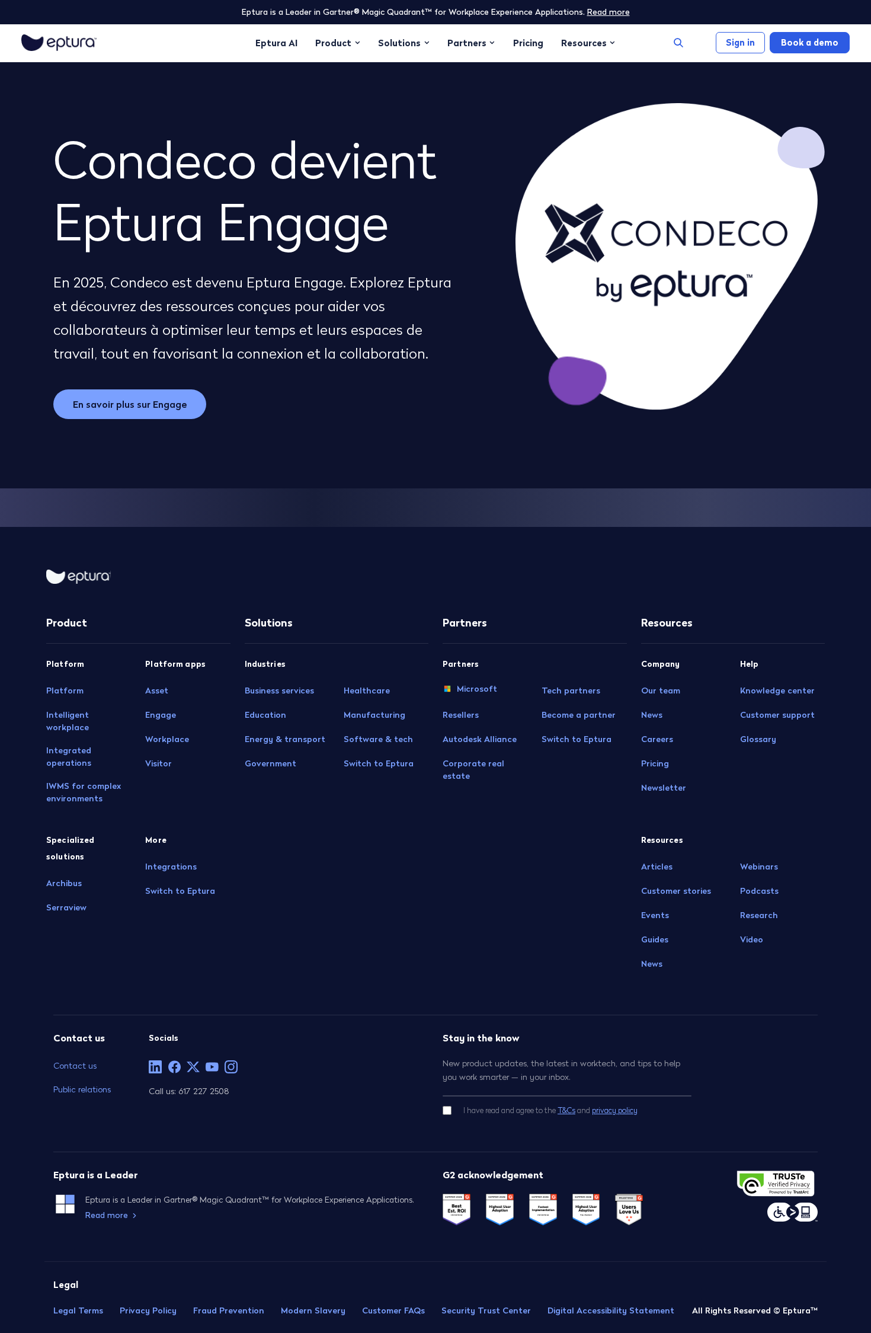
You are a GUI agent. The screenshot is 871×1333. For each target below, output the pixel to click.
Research (759, 915)
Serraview (66, 907)
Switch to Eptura (180, 891)
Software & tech (378, 739)
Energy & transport (285, 739)
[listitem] (155, 1066)
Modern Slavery (313, 1310)
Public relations (82, 1089)
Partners (466, 42)
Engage (160, 715)
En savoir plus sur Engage (130, 404)
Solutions (399, 42)
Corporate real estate (473, 769)
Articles (657, 866)
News (651, 715)
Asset (156, 690)
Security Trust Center (486, 1310)
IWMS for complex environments (83, 792)
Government (270, 763)
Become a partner (579, 715)
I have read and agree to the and (550, 1110)
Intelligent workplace (67, 721)
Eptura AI (276, 42)
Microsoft (477, 689)
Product (333, 42)
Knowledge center (777, 690)
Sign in (740, 42)
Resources (584, 42)
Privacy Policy (148, 1310)
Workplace (167, 739)
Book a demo (809, 42)
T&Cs (566, 1110)
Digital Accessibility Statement (610, 1310)
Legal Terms (78, 1310)
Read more (608, 12)
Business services (279, 690)
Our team (660, 690)
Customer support (777, 715)
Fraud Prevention (228, 1310)
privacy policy (615, 1110)
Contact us (75, 1065)
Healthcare (367, 690)
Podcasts (759, 891)
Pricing (528, 42)
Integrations (171, 866)
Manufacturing (374, 715)
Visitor (158, 763)
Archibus (64, 883)
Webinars (759, 866)
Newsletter (663, 788)
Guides (654, 939)
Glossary (758, 739)
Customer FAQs (393, 1310)
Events (655, 915)
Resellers (461, 715)
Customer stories (676, 891)
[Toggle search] (678, 42)
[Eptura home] (59, 42)
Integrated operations (68, 756)
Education (265, 715)
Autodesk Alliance (480, 739)
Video (751, 939)
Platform (65, 690)
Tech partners (571, 690)
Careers (657, 739)
